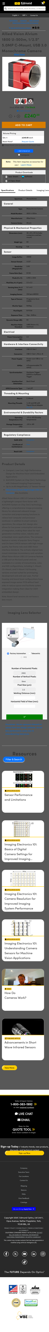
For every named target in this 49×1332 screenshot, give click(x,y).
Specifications (7, 190)
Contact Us (34, 15)
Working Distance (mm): (25, 693)
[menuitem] (4, 3)
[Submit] (24, 716)
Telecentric (35, 653)
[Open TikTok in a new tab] (24, 1263)
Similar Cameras (24, 111)
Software (28, 176)
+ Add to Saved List (24, 151)
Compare (24, 154)
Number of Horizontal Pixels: (24, 668)
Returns (24, 1190)
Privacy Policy (9, 1228)
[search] (25, 8)
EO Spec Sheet (14, 180)
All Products (13, 20)
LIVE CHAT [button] (26, 1113)
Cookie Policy (21, 1228)
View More (9, 1067)
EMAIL (25, 1120)
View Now (23, 795)
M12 (25, 657)
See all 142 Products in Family (20, 28)
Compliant (30, 440)
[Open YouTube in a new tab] (24, 1255)
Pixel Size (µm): (24, 684)
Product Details (25, 190)
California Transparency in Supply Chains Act (24, 1237)
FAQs (24, 1194)
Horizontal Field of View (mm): (24, 701)
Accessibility (24, 1230)
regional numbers (27, 1107)
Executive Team (23, 1172)
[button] (36, 27)
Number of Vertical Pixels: (24, 676)
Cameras (23, 20)
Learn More (26, 164)
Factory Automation (18, 653)
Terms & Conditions (35, 1228)
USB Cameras (34, 20)
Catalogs (23, 1202)
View (28, 444)
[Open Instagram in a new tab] (43, 1255)
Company (23, 1168)
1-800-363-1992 (21, 1104)
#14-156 (29, 407)
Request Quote (28, 141)
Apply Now (22, 1209)
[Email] (33, 27)
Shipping (24, 1186)
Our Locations (24, 1176)
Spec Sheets (13, 176)
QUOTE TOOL (22, 1129)
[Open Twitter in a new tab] (15, 1255)
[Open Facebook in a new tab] (6, 1255)
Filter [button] (9, 759)
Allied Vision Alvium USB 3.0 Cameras (25, 23)
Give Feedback (23, 1198)
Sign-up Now (24, 1153)
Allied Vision (19, 54)
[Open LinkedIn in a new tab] (33, 1255)
